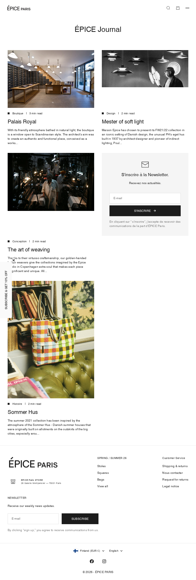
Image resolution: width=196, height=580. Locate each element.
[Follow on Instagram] (104, 561)
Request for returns (175, 479)
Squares (103, 473)
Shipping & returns (174, 466)
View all (102, 486)
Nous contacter (172, 473)
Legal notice (170, 486)
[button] (6, 290)
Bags (100, 479)
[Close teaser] (13, 260)
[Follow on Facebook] (91, 561)
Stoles (101, 466)
